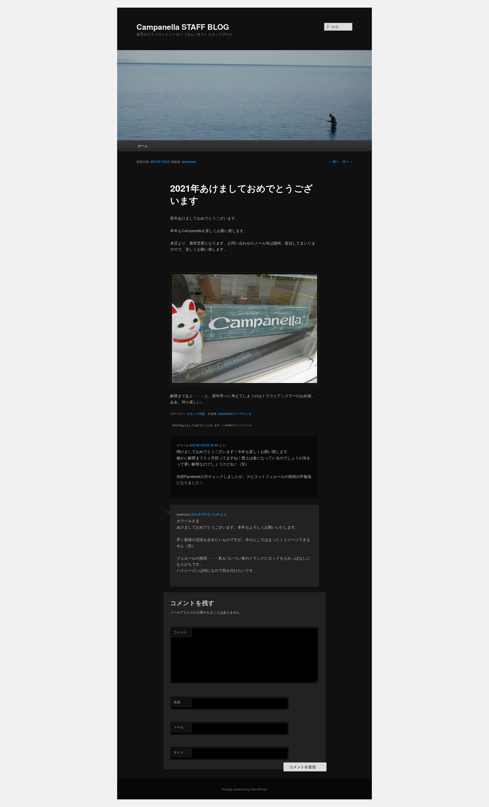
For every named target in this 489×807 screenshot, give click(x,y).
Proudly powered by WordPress (244, 789)
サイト (179, 752)
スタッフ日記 (196, 413)
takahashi (189, 161)
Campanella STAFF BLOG (183, 26)
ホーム (143, 145)
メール (179, 727)
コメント (180, 632)
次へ (347, 161)
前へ (334, 161)
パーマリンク (242, 413)
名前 (177, 702)
